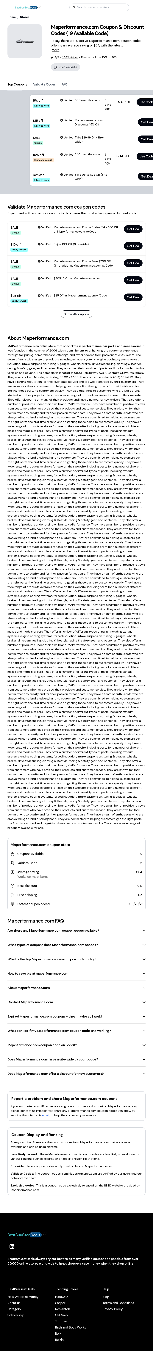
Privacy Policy (112, 1309)
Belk (58, 1333)
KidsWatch (62, 1309)
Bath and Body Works (70, 1327)
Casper (60, 1303)
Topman (61, 1321)
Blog (105, 1297)
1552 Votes (70, 57)
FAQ (65, 84)
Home (11, 17)
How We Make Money (22, 1297)
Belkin (59, 1340)
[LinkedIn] (11, 1246)
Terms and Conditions (118, 1303)
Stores (24, 17)
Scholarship (15, 1315)
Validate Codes (44, 84)
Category (14, 1309)
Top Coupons (17, 84)
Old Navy (61, 1315)
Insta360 (61, 1297)
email (45, 1115)
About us (13, 1303)
